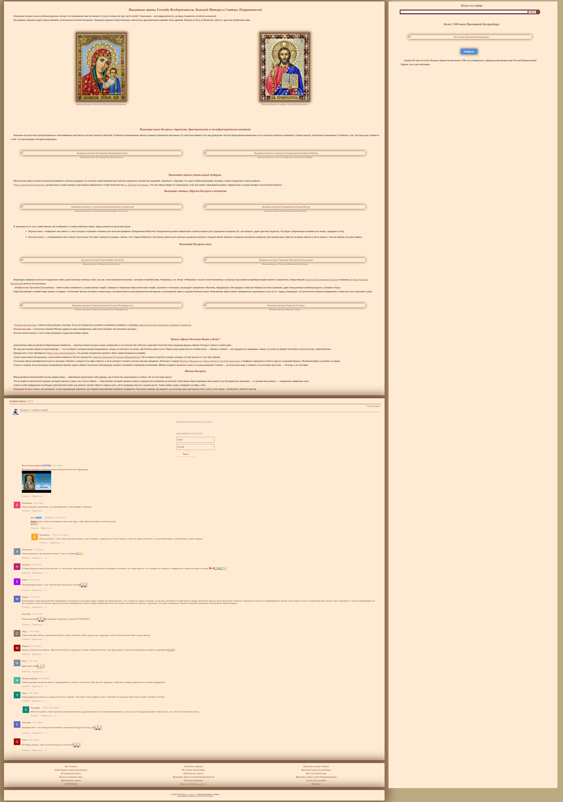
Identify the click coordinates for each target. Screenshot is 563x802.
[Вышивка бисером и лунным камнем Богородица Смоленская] (101, 207)
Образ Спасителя (22, 185)
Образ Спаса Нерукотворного (61, 353)
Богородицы (39, 185)
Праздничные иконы (71, 780)
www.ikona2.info (191, 794)
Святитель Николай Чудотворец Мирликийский (116, 357)
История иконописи (71, 773)
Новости (316, 783)
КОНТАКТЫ (71, 783)
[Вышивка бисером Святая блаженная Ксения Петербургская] (101, 305)
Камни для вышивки (316, 780)
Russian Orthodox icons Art (193, 783)
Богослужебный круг (316, 773)
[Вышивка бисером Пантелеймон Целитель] (101, 260)
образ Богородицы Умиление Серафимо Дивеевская (165, 325)
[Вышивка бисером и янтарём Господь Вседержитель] (285, 67)
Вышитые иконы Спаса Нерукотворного (316, 776)
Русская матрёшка (193, 780)
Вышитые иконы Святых (316, 766)
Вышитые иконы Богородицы (316, 769)
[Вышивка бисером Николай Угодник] (285, 305)
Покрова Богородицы (25, 325)
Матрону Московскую (191, 361)
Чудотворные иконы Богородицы (70, 769)
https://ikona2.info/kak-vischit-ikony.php (97, 521)
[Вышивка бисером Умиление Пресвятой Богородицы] (285, 260)
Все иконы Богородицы (193, 769)
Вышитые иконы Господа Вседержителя (193, 776)
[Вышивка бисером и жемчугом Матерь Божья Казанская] (101, 67)
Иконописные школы (193, 773)
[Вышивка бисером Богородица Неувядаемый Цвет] (101, 153)
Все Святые (71, 766)
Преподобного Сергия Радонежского (221, 361)
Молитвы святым (193, 766)
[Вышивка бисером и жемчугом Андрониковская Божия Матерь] (285, 153)
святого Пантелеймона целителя (321, 279)
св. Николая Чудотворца (136, 185)
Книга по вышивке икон (70, 776)
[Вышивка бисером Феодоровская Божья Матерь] (285, 207)
